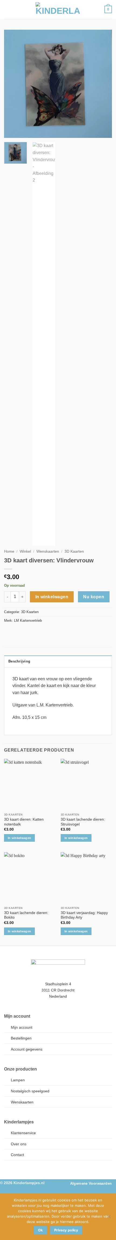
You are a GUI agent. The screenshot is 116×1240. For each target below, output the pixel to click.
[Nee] (108, 1218)
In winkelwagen (52, 596)
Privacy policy (66, 1230)
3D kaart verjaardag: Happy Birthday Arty (84, 915)
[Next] (103, 84)
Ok (40, 1230)
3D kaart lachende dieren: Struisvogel (83, 821)
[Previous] (13, 84)
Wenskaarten (47, 551)
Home (9, 551)
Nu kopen (93, 596)
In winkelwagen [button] (19, 838)
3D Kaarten (74, 551)
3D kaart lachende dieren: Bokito (26, 915)
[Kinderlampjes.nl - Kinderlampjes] (58, 9)
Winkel (25, 551)
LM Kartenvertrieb (28, 621)
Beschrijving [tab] (19, 661)
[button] (7, 9)
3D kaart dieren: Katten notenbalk (24, 821)
